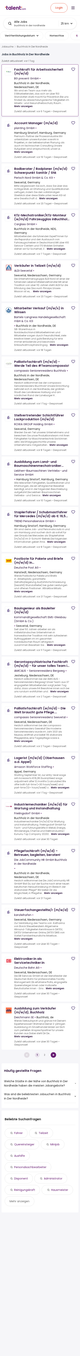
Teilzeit (43, 1133)
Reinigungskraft (24, 1190)
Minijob (55, 1144)
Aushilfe (19, 1156)
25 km (65, 23)
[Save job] (73, 69)
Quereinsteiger (24, 1144)
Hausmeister (59, 1190)
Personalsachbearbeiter (30, 1167)
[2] (53, 1055)
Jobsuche (7, 47)
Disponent (21, 1178)
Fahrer (18, 1133)
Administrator (53, 1178)
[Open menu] (73, 7)
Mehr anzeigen (23, 106)
